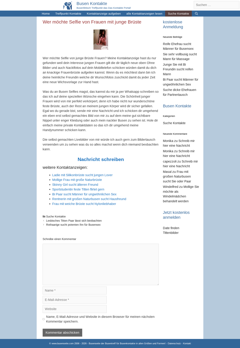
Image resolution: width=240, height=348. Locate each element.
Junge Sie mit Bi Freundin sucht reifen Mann (178, 69)
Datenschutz (174, 343)
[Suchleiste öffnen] (196, 14)
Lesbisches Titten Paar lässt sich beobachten (74, 220)
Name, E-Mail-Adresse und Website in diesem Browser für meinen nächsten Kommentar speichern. (100, 319)
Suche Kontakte (178, 13)
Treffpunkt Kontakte (68, 13)
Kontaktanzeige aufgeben (104, 13)
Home (46, 13)
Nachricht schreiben (101, 159)
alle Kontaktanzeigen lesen (144, 13)
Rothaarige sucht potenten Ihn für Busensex (73, 224)
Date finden (171, 228)
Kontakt (187, 343)
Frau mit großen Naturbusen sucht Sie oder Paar (177, 176)
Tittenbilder (171, 233)
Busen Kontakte (92, 3)
